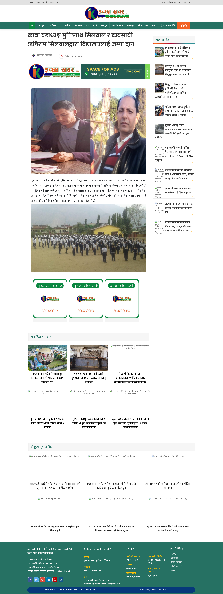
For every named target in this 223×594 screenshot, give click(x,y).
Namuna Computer (158, 589)
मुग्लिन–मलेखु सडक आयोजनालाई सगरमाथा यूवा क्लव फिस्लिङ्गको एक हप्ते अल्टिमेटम (89, 423)
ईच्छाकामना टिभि (168, 25)
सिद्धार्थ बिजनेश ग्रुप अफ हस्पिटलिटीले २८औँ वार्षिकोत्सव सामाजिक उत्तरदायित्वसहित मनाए (130, 378)
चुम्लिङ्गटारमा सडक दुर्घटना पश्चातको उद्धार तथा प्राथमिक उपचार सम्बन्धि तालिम (47, 423)
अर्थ (87, 25)
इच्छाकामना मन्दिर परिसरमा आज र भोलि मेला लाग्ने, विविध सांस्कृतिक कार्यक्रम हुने (179, 174)
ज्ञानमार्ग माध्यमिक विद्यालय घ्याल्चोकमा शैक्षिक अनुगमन (178, 190)
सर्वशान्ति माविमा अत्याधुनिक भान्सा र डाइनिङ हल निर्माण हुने (179, 208)
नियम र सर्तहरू (176, 562)
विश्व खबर (78, 25)
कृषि (95, 25)
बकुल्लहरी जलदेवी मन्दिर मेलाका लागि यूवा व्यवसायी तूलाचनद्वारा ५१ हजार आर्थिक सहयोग (130, 423)
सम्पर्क (173, 570)
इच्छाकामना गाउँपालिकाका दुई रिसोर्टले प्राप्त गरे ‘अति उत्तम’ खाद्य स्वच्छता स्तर (47, 378)
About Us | (165, 2)
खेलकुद (104, 25)
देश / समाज (53, 25)
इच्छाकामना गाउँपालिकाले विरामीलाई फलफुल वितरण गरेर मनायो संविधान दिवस (178, 226)
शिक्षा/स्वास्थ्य (117, 25)
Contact (187, 2)
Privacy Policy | (176, 2)
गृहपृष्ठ (41, 25)
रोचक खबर (143, 25)
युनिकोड (184, 26)
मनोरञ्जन (130, 25)
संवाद (154, 25)
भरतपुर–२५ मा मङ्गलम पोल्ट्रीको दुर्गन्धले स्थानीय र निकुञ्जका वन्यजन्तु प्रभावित (89, 378)
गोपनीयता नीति (176, 566)
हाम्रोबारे (174, 558)
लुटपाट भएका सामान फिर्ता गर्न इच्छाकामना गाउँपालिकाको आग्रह (168, 528)
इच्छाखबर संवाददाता (44, 55)
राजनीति (66, 25)
